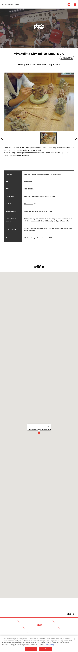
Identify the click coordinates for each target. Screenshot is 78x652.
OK (46, 649)
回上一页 (71, 614)
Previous (3, 139)
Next (76, 138)
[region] (39, 644)
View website (28, 204)
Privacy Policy (49, 644)
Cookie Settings (31, 649)
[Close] (48, 426)
